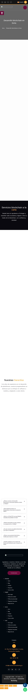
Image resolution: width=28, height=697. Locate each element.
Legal (6, 592)
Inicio (9, 580)
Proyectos (10, 587)
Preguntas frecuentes (12, 601)
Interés (7, 579)
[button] (14, 502)
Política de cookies (12, 596)
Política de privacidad (12, 599)
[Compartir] (6, 686)
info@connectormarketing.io (14, 665)
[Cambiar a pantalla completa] (11, 686)
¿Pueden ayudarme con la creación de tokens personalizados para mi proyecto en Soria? (12, 543)
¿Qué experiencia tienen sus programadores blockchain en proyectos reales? (12, 510)
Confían (9, 585)
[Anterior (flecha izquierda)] (2, 688)
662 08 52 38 (14, 658)
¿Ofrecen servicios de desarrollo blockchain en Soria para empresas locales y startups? (12, 502)
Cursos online (11, 590)
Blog (9, 583)
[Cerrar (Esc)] (2, 686)
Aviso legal (10, 594)
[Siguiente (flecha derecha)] (6, 688)
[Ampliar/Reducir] (15, 686)
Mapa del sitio (11, 603)
